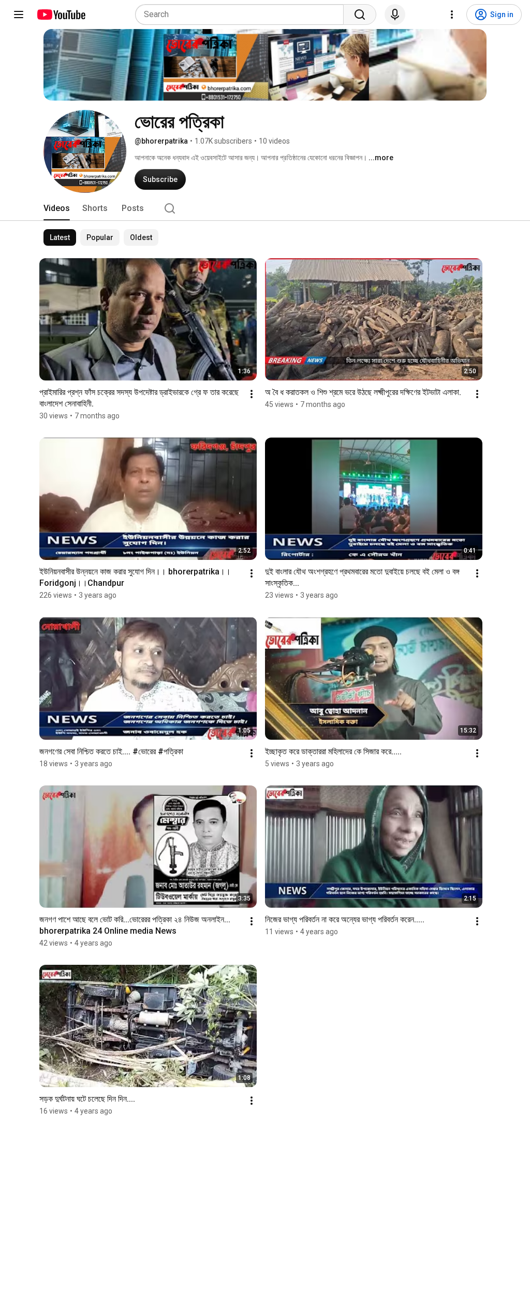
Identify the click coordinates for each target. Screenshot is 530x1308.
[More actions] (251, 394)
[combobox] (242, 14)
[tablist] (265, 208)
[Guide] (18, 14)
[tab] (56, 208)
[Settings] (452, 14)
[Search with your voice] (395, 14)
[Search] (359, 14)
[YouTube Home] (61, 14)
